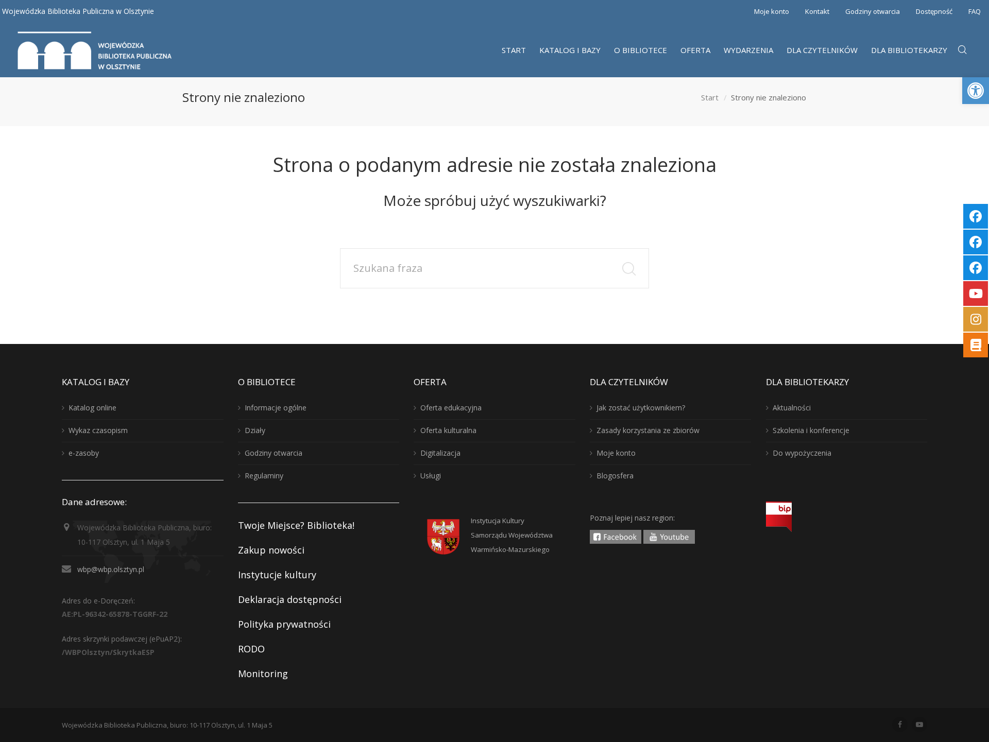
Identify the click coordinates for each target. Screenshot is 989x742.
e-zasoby (84, 453)
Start (710, 97)
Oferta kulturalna (448, 430)
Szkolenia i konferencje (811, 430)
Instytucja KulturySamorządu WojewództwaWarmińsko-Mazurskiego (512, 535)
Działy (255, 430)
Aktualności (792, 407)
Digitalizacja (440, 453)
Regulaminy (264, 475)
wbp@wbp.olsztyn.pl (110, 569)
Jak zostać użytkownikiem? (640, 407)
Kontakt (817, 11)
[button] (975, 90)
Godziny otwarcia (872, 11)
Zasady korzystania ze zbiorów (648, 430)
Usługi (430, 475)
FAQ (974, 11)
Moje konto (771, 11)
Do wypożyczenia (802, 453)
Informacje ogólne (275, 407)
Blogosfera (615, 475)
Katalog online (92, 407)
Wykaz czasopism (98, 430)
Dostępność (934, 11)
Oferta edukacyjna (451, 407)
